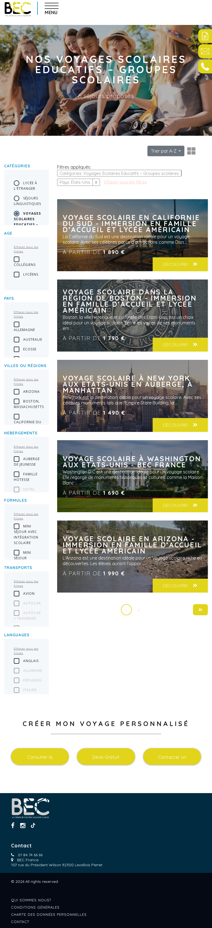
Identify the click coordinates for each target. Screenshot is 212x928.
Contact (20, 921)
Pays (9, 298)
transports (18, 567)
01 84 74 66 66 (30, 854)
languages (17, 634)
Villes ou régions (25, 365)
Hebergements (21, 432)
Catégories (17, 165)
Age (8, 233)
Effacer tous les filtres (26, 249)
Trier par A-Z (164, 151)
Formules (15, 500)
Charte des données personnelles (49, 914)
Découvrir (176, 264)
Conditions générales (35, 907)
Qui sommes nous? (31, 900)
